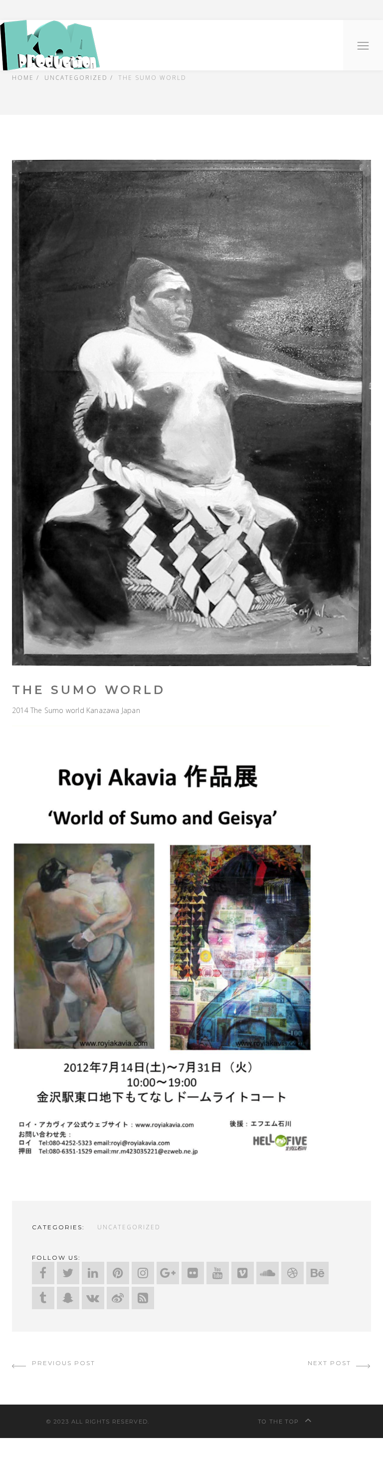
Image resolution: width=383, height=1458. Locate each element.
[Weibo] (118, 1298)
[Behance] (317, 1273)
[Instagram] (143, 1273)
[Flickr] (193, 1273)
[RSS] (143, 1298)
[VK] (93, 1298)
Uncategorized (76, 77)
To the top (279, 1421)
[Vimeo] (242, 1273)
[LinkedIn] (93, 1273)
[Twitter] (68, 1273)
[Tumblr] (43, 1298)
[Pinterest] (118, 1273)
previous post (62, 1363)
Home (23, 77)
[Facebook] (43, 1273)
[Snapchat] (68, 1298)
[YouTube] (217, 1273)
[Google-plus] (168, 1273)
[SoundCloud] (267, 1273)
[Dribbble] (292, 1273)
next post (331, 1363)
